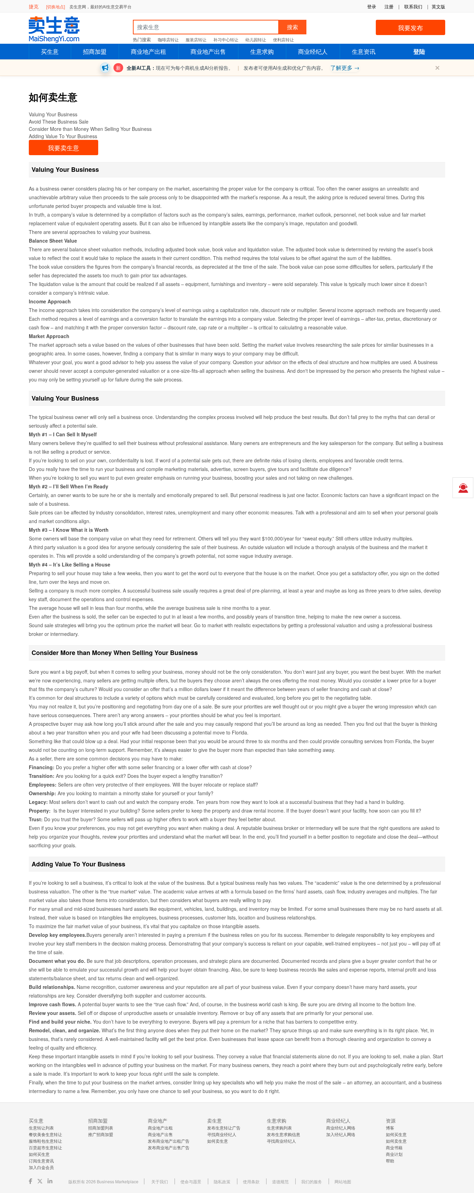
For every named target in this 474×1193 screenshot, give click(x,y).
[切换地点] (55, 6)
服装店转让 (196, 39)
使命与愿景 (190, 1181)
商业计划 (394, 1154)
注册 (388, 6)
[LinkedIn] (51, 1181)
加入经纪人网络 (340, 1134)
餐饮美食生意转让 (45, 1134)
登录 (371, 6)
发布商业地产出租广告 (168, 1141)
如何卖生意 (217, 1141)
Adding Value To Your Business (63, 136)
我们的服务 (311, 1181)
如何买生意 (39, 1154)
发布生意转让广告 (223, 1128)
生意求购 (262, 51)
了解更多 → (344, 68)
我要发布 (410, 27)
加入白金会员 (41, 1167)
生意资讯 (363, 51)
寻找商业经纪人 (221, 1134)
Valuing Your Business (53, 114)
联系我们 (413, 6)
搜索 (292, 27)
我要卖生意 (63, 147)
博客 (390, 1128)
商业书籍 (394, 1147)
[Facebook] (31, 1181)
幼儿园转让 (255, 39)
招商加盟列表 (100, 1128)
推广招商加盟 (100, 1134)
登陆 (419, 51)
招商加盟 (95, 51)
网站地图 (343, 1181)
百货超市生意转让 (45, 1147)
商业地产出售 (208, 51)
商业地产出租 (148, 51)
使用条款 (251, 1181)
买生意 (50, 51)
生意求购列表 (279, 1128)
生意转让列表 (41, 1128)
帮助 (390, 1160)
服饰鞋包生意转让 (45, 1141)
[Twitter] (40, 1181)
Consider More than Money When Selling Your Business (90, 128)
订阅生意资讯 (41, 1160)
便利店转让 (283, 39)
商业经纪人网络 (340, 1128)
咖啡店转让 (168, 39)
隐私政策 (222, 1181)
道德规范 (280, 1181)
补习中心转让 (225, 39)
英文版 (438, 6)
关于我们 (159, 1181)
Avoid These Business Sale (58, 121)
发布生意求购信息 (283, 1134)
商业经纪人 (313, 51)
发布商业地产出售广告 (168, 1147)
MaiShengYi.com (60, 29)
